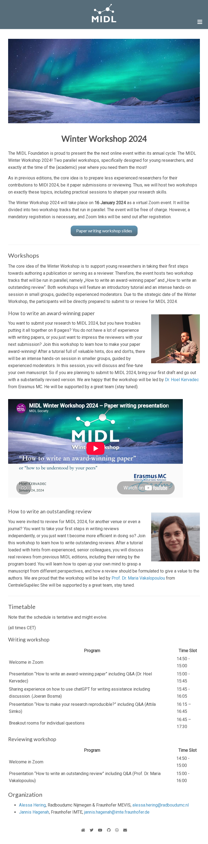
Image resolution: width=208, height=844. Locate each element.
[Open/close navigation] (200, 22)
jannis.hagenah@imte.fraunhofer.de (117, 812)
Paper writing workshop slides (104, 230)
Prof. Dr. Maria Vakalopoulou (138, 578)
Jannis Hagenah (34, 812)
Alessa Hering (32, 805)
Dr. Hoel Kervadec (182, 379)
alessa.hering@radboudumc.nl (160, 805)
